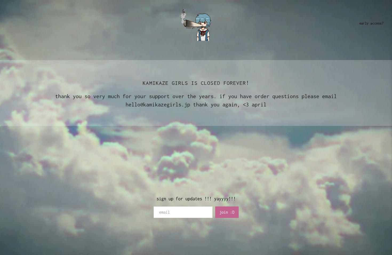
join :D (226, 212)
